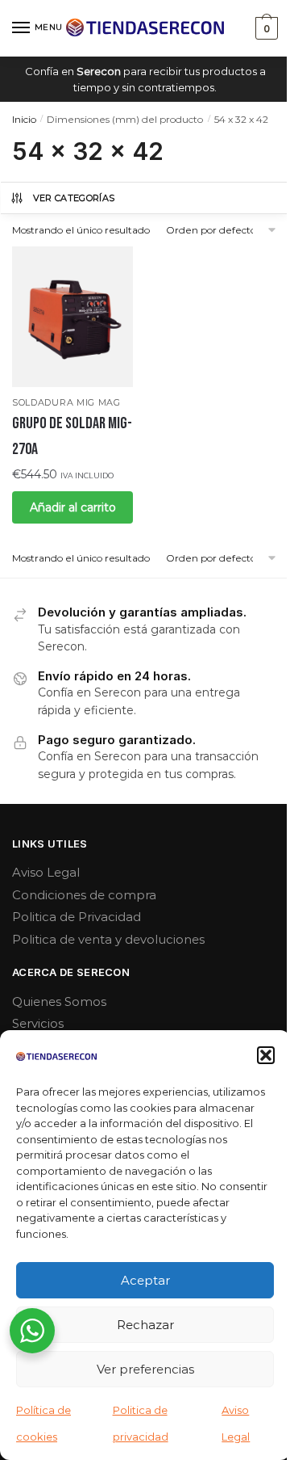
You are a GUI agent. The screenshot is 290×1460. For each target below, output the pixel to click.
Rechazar (145, 1324)
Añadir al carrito (73, 507)
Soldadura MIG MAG (66, 402)
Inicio (24, 119)
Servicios (38, 1023)
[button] (266, 1055)
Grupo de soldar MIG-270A (72, 436)
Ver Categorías (74, 198)
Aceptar (145, 1280)
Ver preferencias (145, 1369)
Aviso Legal (46, 872)
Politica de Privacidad (76, 916)
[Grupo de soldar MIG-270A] (72, 316)
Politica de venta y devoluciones (108, 939)
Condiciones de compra (84, 895)
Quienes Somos (59, 1001)
